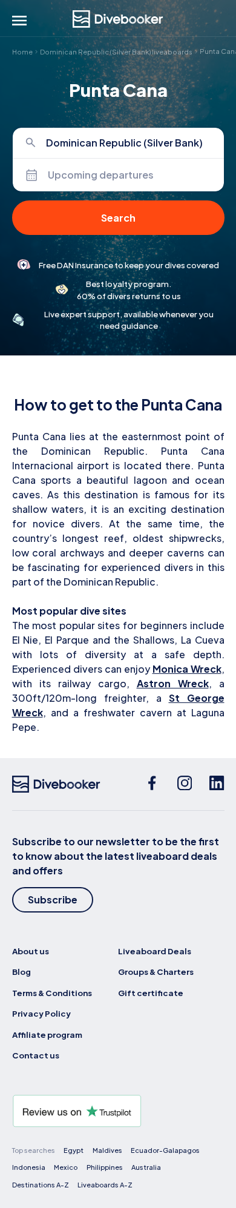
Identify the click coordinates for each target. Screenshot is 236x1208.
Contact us (35, 1055)
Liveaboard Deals (154, 951)
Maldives (107, 1150)
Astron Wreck (173, 683)
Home (22, 51)
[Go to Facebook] (152, 784)
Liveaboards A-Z (105, 1185)
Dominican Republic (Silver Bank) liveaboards (116, 51)
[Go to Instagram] (184, 784)
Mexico (65, 1167)
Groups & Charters (156, 971)
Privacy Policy (41, 1013)
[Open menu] (19, 20)
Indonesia (28, 1167)
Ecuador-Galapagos (165, 1150)
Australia (146, 1167)
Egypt (74, 1150)
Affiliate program (47, 1034)
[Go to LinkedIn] (216, 784)
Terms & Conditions (52, 993)
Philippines (105, 1167)
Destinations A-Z (40, 1185)
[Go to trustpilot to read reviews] (118, 1111)
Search (118, 217)
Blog (21, 971)
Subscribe (52, 899)
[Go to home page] (118, 19)
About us (30, 951)
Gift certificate (150, 993)
